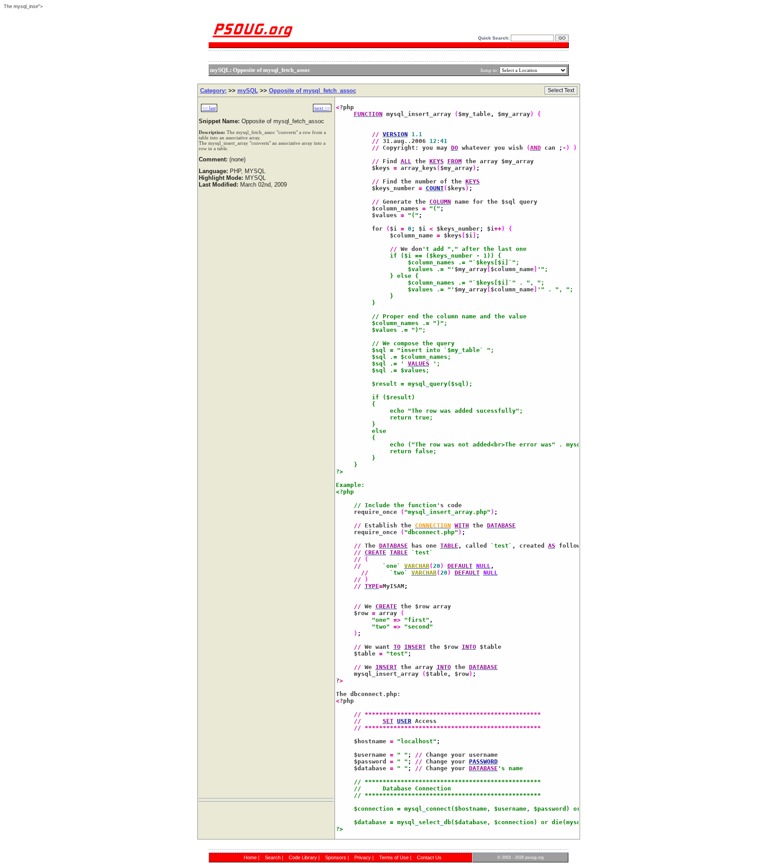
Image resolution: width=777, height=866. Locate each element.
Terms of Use (394, 857)
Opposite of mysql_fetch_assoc (312, 90)
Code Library (303, 857)
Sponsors (335, 857)
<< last (209, 108)
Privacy (362, 857)
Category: (213, 90)
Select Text (561, 90)
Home (250, 857)
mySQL (247, 90)
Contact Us (429, 857)
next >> (322, 108)
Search (273, 857)
